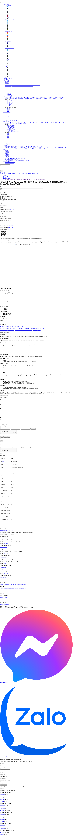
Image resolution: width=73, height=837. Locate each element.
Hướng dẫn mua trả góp (22, 584)
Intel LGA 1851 (9, 91)
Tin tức (18, 580)
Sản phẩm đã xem (10, 530)
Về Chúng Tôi (3, 580)
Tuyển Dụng (8, 580)
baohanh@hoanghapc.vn (4, 604)
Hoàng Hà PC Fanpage (4, 591)
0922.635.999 (2, 796)
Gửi (1, 453)
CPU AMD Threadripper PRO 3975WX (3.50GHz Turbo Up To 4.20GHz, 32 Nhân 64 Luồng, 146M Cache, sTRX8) (20, 330)
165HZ (8, 138)
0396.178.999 (2, 808)
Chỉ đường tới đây (3, 547)
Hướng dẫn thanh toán (14, 584)
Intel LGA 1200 (9, 100)
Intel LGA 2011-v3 (10, 102)
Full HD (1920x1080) (10, 126)
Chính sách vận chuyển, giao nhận (20, 588)
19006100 (2, 801)
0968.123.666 (10, 227)
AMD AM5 (9, 93)
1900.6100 (9, 229)
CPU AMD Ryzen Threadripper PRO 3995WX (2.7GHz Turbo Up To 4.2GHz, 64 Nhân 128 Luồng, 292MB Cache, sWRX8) (22, 328)
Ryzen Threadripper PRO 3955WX (11, 241)
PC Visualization (7, 59)
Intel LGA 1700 (9, 90)
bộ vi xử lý (25, 241)
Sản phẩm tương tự (3, 530)
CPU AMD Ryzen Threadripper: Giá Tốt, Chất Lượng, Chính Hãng (11, 326)
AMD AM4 (9, 92)
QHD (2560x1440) (10, 128)
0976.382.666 (2, 799)
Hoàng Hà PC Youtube (20, 591)
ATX (8, 110)
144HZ (8, 137)
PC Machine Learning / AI (9, 19)
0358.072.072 (2, 819)
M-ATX (8, 109)
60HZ (8, 133)
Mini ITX (8, 108)
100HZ (8, 135)
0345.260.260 (2, 832)
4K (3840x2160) (10, 130)
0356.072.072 (6, 563)
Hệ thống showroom (13, 580)
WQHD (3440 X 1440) (11, 129)
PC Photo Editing (8, 5)
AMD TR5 (9, 94)
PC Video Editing (8, 41)
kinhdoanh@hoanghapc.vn (5, 600)
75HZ (8, 134)
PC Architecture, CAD (8, 31)
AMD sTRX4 (9, 95)
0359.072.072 (2, 828)
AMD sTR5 (9, 106)
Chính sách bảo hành (4, 588)
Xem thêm (2, 395)
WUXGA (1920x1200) (11, 125)
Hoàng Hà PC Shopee (28, 591)
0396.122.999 (6, 553)
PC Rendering (7, 13)
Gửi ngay (12, 534)
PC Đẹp (6, 66)
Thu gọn (6, 395)
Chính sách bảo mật (11, 588)
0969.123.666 (6, 543)
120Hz (8, 136)
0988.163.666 (11, 225)
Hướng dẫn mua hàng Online (5, 584)
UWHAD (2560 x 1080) (11, 127)
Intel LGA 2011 (9, 101)
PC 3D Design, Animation (9, 48)
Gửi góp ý (2, 788)
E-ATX (8, 111)
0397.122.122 (2, 810)
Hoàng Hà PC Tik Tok (12, 591)
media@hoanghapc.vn (4, 597)
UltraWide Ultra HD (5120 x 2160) (13, 131)
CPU (3, 461)
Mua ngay (2, 209)
